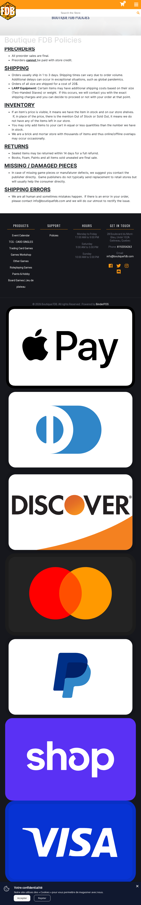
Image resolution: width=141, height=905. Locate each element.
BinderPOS (102, 304)
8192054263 (124, 246)
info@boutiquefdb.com (120, 256)
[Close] (137, 885)
